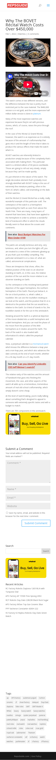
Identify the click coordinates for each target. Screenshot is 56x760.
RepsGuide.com (21, 756)
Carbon (42, 698)
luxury (16, 711)
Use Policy (36, 756)
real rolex (10, 724)
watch (42, 737)
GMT (28, 706)
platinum (37, 113)
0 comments (33, 34)
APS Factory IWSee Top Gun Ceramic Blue (24, 604)
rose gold (39, 728)
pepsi (23, 720)
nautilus (10, 715)
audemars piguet (29, 698)
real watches (32, 724)
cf (16, 702)
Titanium (31, 733)
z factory (35, 741)
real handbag (43, 720)
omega (18, 715)
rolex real (29, 728)
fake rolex (19, 706)
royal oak (10, 733)
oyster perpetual (30, 715)
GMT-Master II (37, 706)
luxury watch (26, 711)
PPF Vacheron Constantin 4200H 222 (22, 608)
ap (8, 698)
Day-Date (44, 702)
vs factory (33, 737)
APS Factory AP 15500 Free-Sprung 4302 (23, 596)
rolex (21, 728)
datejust (35, 702)
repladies (31, 720)
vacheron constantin (14, 737)
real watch (21, 724)
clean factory (24, 702)
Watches (22, 34)
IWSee (9, 711)
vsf (26, 737)
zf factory (45, 741)
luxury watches (39, 711)
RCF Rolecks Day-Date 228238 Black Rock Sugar (27, 600)
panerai (42, 715)
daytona (10, 706)
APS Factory (15, 698)
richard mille (11, 728)
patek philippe (12, 720)
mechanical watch (41, 344)
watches (10, 741)
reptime (43, 724)
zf (28, 741)
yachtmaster (20, 741)
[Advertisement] (28, 656)
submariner (21, 733)
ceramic (10, 702)
